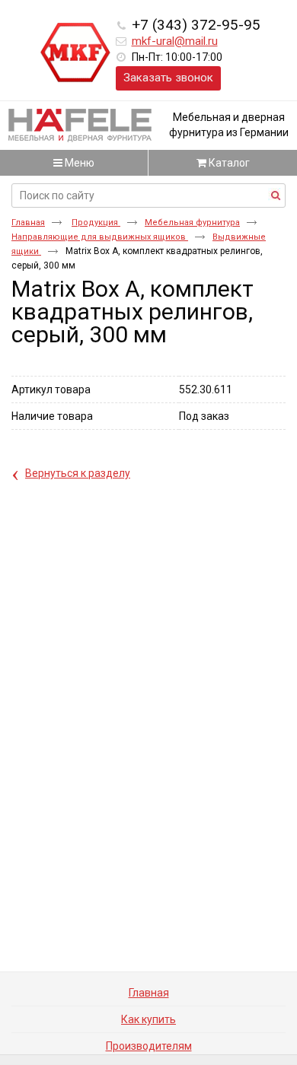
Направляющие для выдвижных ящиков (99, 237)
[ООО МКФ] (75, 53)
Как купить (148, 1019)
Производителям (149, 1046)
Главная (28, 222)
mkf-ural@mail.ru (175, 41)
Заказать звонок (168, 77)
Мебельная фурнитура (192, 222)
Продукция (96, 222)
